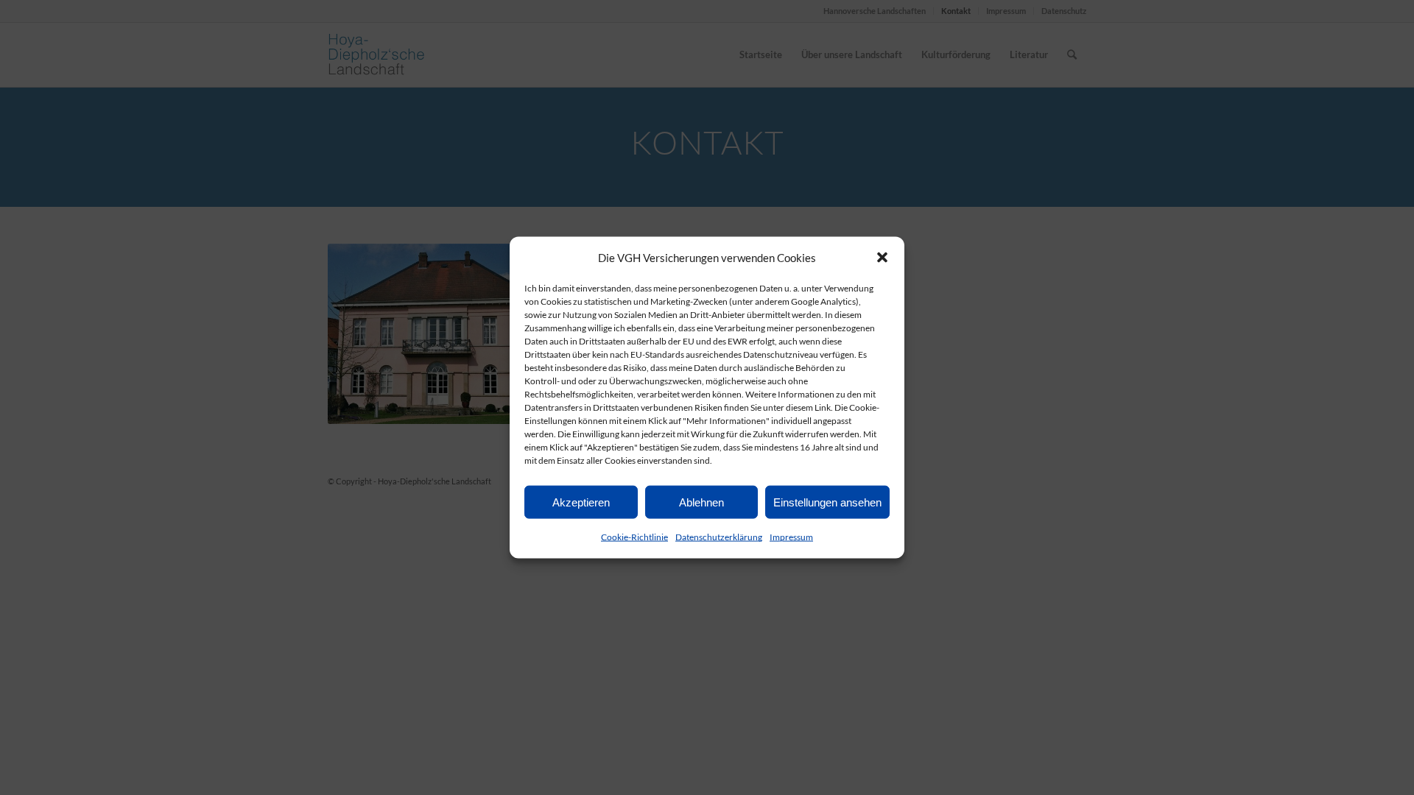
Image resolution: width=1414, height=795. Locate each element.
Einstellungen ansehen (827, 502)
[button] (882, 257)
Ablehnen (701, 502)
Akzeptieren (581, 502)
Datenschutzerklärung (718, 537)
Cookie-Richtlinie (634, 537)
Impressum (791, 537)
